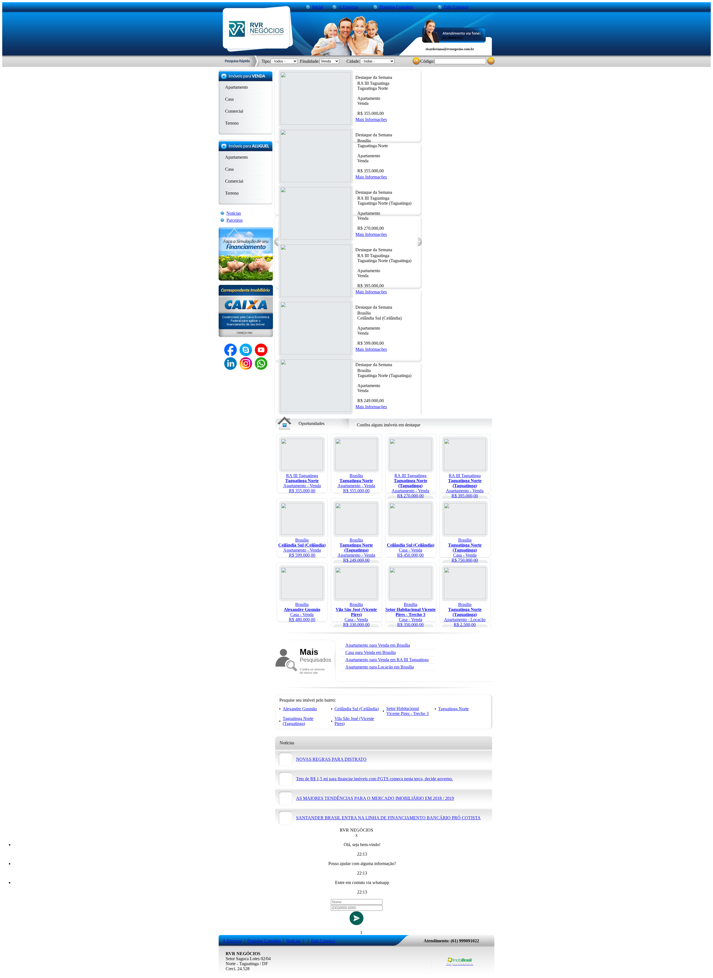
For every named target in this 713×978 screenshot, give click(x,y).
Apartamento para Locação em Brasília (379, 667)
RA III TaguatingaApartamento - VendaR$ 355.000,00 (302, 483)
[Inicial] (256, 35)
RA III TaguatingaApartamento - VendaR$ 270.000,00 (410, 485)
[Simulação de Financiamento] (246, 279)
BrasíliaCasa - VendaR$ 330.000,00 (356, 614)
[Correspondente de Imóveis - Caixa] (246, 335)
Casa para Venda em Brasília (370, 652)
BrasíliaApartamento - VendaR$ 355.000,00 (356, 483)
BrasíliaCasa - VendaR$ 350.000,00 (410, 614)
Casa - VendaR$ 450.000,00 (410, 550)
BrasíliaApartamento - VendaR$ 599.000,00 (302, 547)
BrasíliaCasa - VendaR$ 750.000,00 (465, 550)
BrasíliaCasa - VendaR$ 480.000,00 (302, 612)
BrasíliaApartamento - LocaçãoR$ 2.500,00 (464, 614)
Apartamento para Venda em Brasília (377, 645)
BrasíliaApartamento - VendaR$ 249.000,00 (356, 550)
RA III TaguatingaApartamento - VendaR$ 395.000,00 (465, 485)
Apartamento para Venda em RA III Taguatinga (387, 659)
